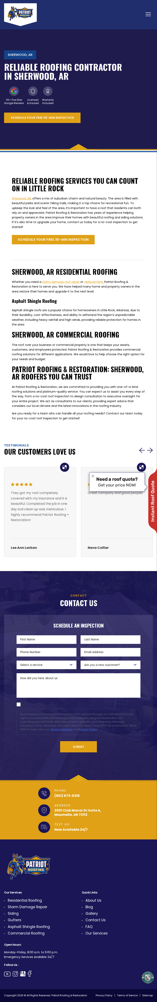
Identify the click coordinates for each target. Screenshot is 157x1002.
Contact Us (95, 920)
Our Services (96, 933)
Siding (13, 913)
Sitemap (147, 995)
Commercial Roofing (26, 933)
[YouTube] (7, 974)
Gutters (14, 920)
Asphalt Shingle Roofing (29, 926)
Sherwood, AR (21, 198)
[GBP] (23, 974)
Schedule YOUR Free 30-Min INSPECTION (42, 118)
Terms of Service (61, 729)
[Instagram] (15, 974)
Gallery (91, 913)
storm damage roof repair (61, 282)
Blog (89, 907)
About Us (93, 900)
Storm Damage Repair (27, 907)
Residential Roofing (25, 900)
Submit (78, 747)
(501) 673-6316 (67, 796)
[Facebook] (29, 973)
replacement (93, 282)
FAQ (89, 926)
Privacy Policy (88, 729)
